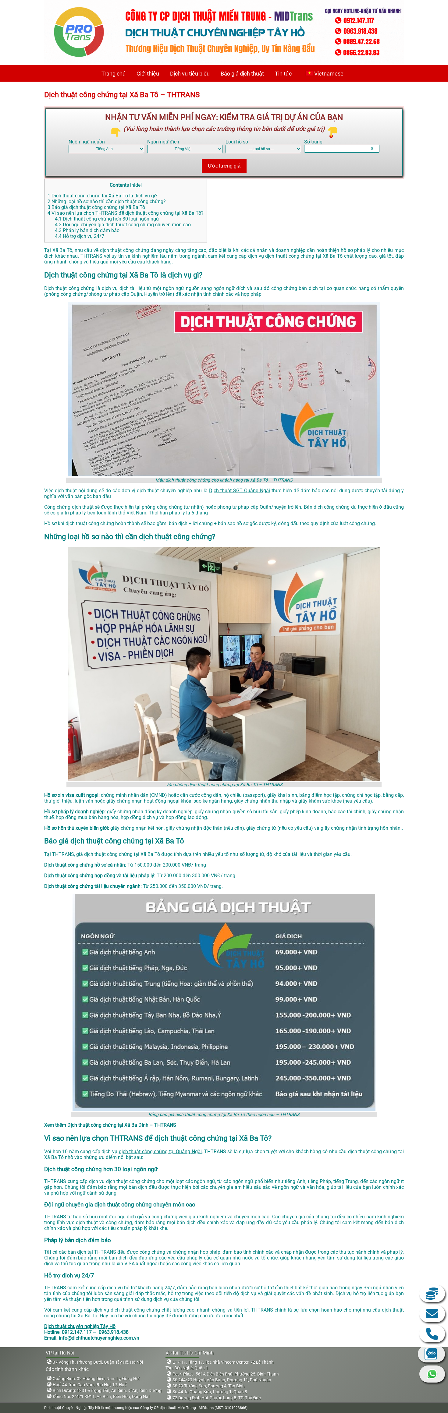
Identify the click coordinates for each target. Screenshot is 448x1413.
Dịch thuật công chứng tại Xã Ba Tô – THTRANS (122, 94)
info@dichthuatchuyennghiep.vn (432, 1314)
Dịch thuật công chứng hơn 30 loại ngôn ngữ (107, 219)
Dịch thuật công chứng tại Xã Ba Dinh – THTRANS (121, 1125)
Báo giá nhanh (432, 1294)
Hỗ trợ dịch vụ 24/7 (79, 236)
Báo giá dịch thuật (242, 73)
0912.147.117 (432, 1334)
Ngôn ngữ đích (163, 142)
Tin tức (283, 73)
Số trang (313, 142)
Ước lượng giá (224, 165)
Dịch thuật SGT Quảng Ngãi (239, 490)
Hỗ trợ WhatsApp (432, 1374)
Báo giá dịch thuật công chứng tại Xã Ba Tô (96, 207)
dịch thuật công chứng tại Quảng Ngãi (160, 1151)
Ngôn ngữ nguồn (87, 142)
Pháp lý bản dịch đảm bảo (87, 230)
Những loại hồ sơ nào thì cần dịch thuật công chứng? (107, 201)
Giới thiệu (148, 73)
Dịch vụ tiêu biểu (190, 73)
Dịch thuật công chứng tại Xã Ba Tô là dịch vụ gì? (103, 196)
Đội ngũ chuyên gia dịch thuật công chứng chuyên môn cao (123, 225)
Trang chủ (113, 73)
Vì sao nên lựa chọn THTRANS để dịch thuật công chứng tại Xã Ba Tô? (126, 213)
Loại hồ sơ (237, 142)
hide (135, 185)
